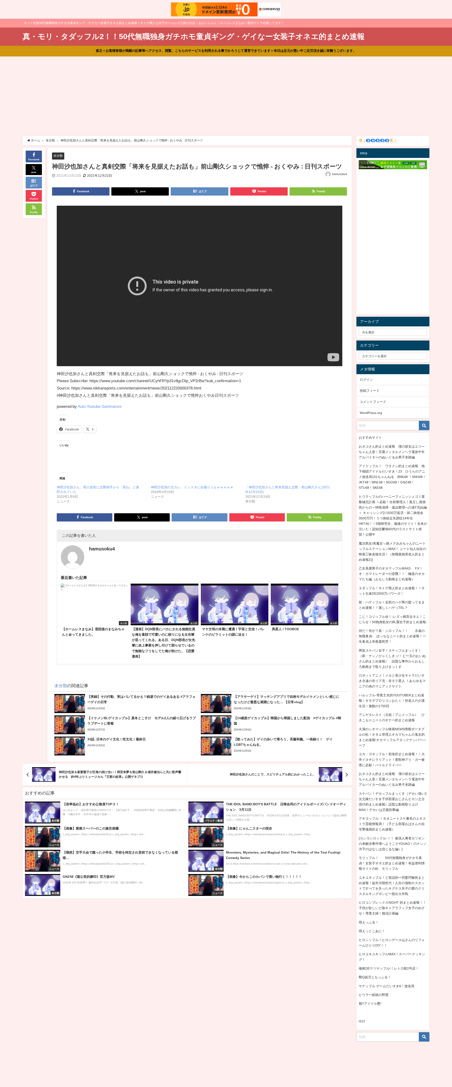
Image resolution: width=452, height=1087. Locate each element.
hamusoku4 (339, 174)
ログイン (366, 379)
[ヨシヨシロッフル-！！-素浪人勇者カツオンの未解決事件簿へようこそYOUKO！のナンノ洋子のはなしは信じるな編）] (393, 844)
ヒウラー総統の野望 (373, 994)
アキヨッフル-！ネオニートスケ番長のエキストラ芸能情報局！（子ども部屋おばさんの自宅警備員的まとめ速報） (392, 824)
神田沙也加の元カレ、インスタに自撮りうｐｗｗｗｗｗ (192, 487)
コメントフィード (373, 401)
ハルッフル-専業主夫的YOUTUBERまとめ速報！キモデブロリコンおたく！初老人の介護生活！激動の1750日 (392, 701)
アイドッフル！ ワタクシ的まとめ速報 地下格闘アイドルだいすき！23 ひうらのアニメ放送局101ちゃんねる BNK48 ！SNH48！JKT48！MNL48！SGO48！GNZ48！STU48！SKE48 (392, 476)
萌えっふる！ (369, 922)
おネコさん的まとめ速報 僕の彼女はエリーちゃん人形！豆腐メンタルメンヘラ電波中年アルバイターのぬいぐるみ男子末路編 (392, 452)
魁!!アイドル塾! (370, 1003)
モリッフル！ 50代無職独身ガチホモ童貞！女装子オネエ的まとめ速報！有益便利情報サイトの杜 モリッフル (392, 863)
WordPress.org (371, 412)
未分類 (58, 155)
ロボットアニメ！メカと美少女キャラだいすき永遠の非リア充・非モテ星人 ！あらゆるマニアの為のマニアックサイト (392, 681)
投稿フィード (369, 390)
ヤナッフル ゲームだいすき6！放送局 (386, 986)
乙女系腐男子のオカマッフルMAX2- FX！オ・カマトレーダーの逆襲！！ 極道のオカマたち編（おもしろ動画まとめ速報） (392, 574)
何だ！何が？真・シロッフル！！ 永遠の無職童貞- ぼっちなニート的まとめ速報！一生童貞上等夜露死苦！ (392, 636)
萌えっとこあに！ (372, 931)
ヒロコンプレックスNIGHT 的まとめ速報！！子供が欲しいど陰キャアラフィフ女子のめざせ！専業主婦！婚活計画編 (392, 908)
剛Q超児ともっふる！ (375, 977)
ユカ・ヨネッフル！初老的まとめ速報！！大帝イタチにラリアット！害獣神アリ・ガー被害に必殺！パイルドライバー (392, 759)
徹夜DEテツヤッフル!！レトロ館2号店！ (389, 968)
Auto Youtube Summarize (99, 406)
